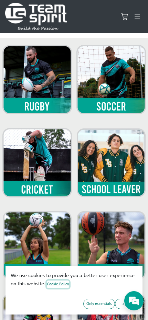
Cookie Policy (58, 284)
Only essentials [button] (99, 304)
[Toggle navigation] (137, 16)
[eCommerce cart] (124, 16)
